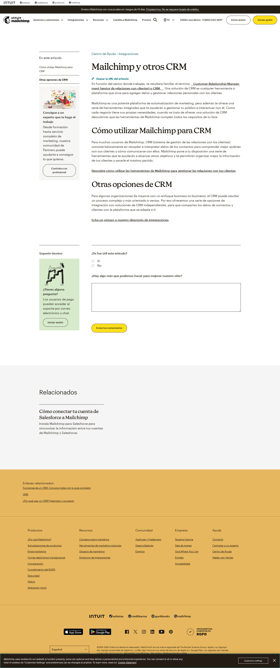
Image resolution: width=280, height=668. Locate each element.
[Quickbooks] (58, 2)
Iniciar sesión (55, 322)
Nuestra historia (184, 539)
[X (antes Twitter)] (135, 632)
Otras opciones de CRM (53, 79)
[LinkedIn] (152, 632)
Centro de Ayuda (104, 54)
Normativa (156, 653)
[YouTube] (161, 632)
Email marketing (37, 551)
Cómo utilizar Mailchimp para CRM (56, 69)
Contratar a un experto (225, 545)
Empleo (179, 557)
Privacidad (129, 653)
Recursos (98, 19)
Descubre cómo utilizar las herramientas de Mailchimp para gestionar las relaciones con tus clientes (164, 170)
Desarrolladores (144, 545)
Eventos (140, 551)
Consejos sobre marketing (94, 539)
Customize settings (253, 660)
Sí (98, 261)
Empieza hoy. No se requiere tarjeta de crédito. (172, 9)
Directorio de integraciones (94, 557)
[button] (169, 19)
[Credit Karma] (41, 2)
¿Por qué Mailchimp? (39, 539)
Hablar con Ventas (222, 557)
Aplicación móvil (37, 587)
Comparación (35, 563)
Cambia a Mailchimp (125, 19)
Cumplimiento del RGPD (41, 569)
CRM (25, 494)
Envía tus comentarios (109, 327)
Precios (146, 19)
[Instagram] (144, 632)
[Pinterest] (171, 632)
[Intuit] (9, 2)
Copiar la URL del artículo (112, 78)
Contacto (217, 539)
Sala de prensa (183, 545)
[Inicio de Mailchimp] (16, 19)
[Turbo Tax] (25, 2)
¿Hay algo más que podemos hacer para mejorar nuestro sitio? (137, 276)
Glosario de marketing (92, 551)
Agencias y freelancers (148, 539)
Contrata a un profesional (59, 170)
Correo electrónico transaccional (46, 557)
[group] (169, 19)
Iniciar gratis (265, 19)
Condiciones (143, 653)
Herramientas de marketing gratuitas (100, 545)
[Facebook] (127, 632)
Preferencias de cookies (175, 653)
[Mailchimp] (74, 2)
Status (31, 581)
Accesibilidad (182, 563)
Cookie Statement (127, 662)
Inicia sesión (238, 19)
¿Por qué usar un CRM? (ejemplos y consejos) (48, 500)
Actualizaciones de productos (45, 545)
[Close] (274, 660)
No (99, 265)
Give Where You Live (186, 551)
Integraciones (76, 19)
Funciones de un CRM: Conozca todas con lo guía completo (57, 487)
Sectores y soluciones (46, 19)
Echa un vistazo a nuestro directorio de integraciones (130, 220)
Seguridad (33, 575)
